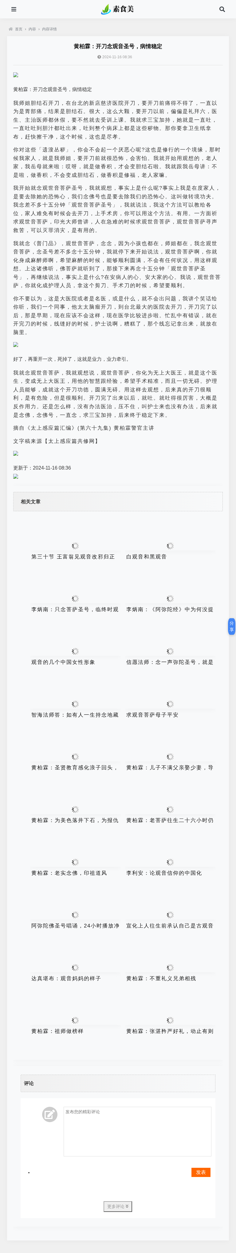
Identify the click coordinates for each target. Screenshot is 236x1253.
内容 (32, 29)
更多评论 (116, 1206)
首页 (18, 29)
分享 (232, 626)
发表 (201, 1172)
